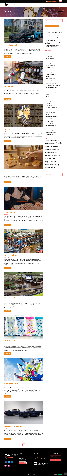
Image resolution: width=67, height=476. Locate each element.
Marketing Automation (50, 109)
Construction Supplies (50, 71)
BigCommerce (58, 145)
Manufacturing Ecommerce (51, 107)
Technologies (48, 128)
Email (47, 94)
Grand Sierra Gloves (11, 383)
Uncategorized (49, 130)
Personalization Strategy (51, 116)
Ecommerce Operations (51, 90)
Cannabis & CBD (49, 67)
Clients (59, 165)
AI (46, 54)
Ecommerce (48, 81)
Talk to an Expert (23, 462)
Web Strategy (48, 134)
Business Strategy (49, 65)
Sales (61, 162)
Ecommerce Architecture (50, 155)
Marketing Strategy (57, 142)
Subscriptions (48, 123)
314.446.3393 (49, 1)
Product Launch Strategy (51, 119)
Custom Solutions (55, 149)
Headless (47, 101)
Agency (47, 52)
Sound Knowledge (10, 212)
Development (59, 156)
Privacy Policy (28, 469)
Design (47, 76)
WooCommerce (57, 159)
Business (55, 165)
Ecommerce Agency (50, 83)
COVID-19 (58, 155)
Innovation (48, 103)
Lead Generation (52, 156)
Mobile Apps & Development (52, 110)
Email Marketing (58, 148)
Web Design (59, 143)
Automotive (48, 56)
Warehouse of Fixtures (11, 298)
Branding (48, 63)
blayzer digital (53, 151)
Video (54, 167)
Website (51, 165)
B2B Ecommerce (49, 58)
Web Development (50, 132)
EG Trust (7, 129)
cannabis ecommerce (54, 161)
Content (46, 156)
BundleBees (8, 171)
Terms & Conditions (21, 469)
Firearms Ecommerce (50, 98)
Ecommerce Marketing (50, 89)
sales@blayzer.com (55, 1)
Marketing (47, 151)
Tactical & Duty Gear (50, 125)
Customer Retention (50, 74)
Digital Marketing (49, 78)
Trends (54, 158)
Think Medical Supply (11, 341)
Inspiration (48, 105)
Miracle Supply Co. (10, 255)
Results (43, 457)
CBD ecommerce (48, 158)
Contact (60, 1)
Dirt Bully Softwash (10, 45)
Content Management (49, 145)
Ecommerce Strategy (50, 92)
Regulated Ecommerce (50, 153)
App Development (49, 167)
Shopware (47, 161)
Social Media (48, 121)
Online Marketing (49, 112)
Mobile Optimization (49, 164)
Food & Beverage (49, 99)
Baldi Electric (8, 86)
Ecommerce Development (51, 87)
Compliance (48, 69)
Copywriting (48, 72)
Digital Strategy (49, 80)
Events (47, 96)
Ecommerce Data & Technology (52, 85)
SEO (46, 143)
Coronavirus (56, 164)
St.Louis (57, 151)
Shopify (52, 148)
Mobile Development (49, 152)
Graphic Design (48, 162)
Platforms (48, 118)
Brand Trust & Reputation (51, 61)
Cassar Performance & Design (14, 426)
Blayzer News (48, 60)
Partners (47, 114)
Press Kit (43, 458)
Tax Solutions (48, 127)
